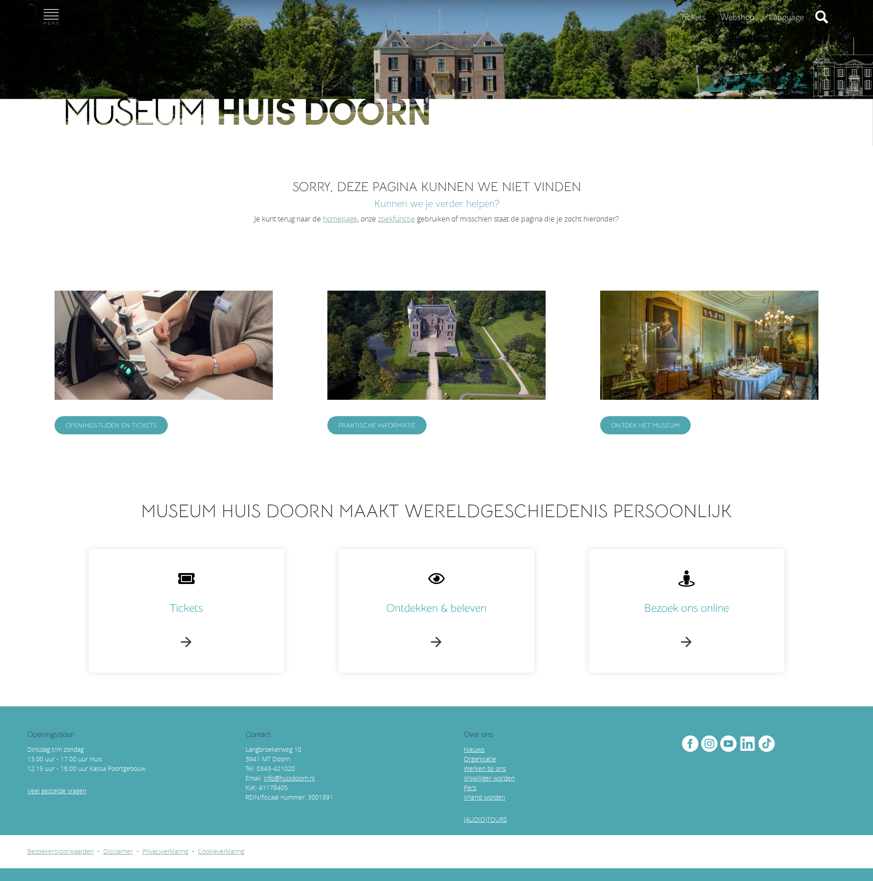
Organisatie (480, 759)
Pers (470, 787)
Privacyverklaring (165, 851)
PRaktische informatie (377, 425)
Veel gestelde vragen (56, 790)
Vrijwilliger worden (489, 778)
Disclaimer (118, 851)
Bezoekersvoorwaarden (60, 851)
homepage (340, 219)
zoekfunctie (396, 219)
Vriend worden (484, 797)
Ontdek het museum (645, 425)
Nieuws (474, 749)
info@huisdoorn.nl (289, 778)
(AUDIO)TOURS (485, 819)
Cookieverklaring (221, 851)
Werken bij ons (485, 768)
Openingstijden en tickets (111, 425)
